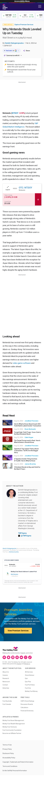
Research (6, 678)
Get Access (14, 574)
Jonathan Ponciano (31, 421)
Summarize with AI (12, 55)
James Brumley (30, 464)
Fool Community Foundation (12, 730)
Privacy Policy (7, 749)
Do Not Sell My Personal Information (15, 770)
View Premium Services (18, 630)
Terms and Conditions (10, 766)
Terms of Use (7, 745)
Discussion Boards (27, 704)
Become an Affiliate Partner (12, 733)
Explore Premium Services (24, 24)
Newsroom (6, 681)
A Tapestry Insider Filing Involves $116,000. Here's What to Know (25, 460)
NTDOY (15, 113)
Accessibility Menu (22, 1)
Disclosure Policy (8, 753)
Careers (5, 675)
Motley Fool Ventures (10, 727)
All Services (29, 672)
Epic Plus (28, 681)
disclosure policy (13, 552)
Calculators (24, 707)
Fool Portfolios (30, 685)
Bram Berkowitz (30, 429)
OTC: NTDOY (25, 187)
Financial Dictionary (27, 710)
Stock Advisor (29, 675)
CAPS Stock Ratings (27, 701)
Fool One (28, 688)
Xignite (19, 664)
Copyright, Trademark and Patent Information (18, 762)
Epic (26, 678)
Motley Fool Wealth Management (14, 723)
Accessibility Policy (9, 758)
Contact (5, 685)
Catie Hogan (29, 437)
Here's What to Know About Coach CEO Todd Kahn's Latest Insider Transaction (27, 425)
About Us (6, 672)
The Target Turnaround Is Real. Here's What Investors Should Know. (27, 441)
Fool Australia (7, 701)
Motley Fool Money (31, 691)
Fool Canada (7, 704)
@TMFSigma (26, 536)
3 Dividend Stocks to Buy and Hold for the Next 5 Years (27, 468)
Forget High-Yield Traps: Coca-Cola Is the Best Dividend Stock (27, 433)
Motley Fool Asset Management (13, 720)
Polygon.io (27, 664)
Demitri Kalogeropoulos (14, 43)
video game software (22, 363)
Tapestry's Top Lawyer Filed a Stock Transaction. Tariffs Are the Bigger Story (26, 450)
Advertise (6, 688)
